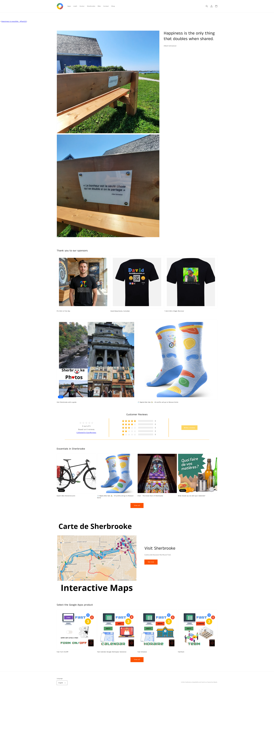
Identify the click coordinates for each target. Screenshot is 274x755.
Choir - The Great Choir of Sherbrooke (150, 496)
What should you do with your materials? (191, 496)
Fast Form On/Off (62, 652)
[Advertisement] (64, 723)
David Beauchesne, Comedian (120, 311)
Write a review (189, 427)
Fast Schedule (142, 652)
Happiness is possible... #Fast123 (14, 21)
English (60, 683)
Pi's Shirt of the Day (63, 311)
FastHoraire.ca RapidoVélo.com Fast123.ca (196, 682)
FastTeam (181, 652)
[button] (206, 6)
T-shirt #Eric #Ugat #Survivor (174, 311)
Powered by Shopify (212, 682)
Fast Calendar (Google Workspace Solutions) (111, 652)
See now (151, 562)
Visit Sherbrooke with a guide (66, 402)
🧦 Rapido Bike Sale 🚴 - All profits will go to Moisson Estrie (158, 402)
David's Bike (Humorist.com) (66, 496)
